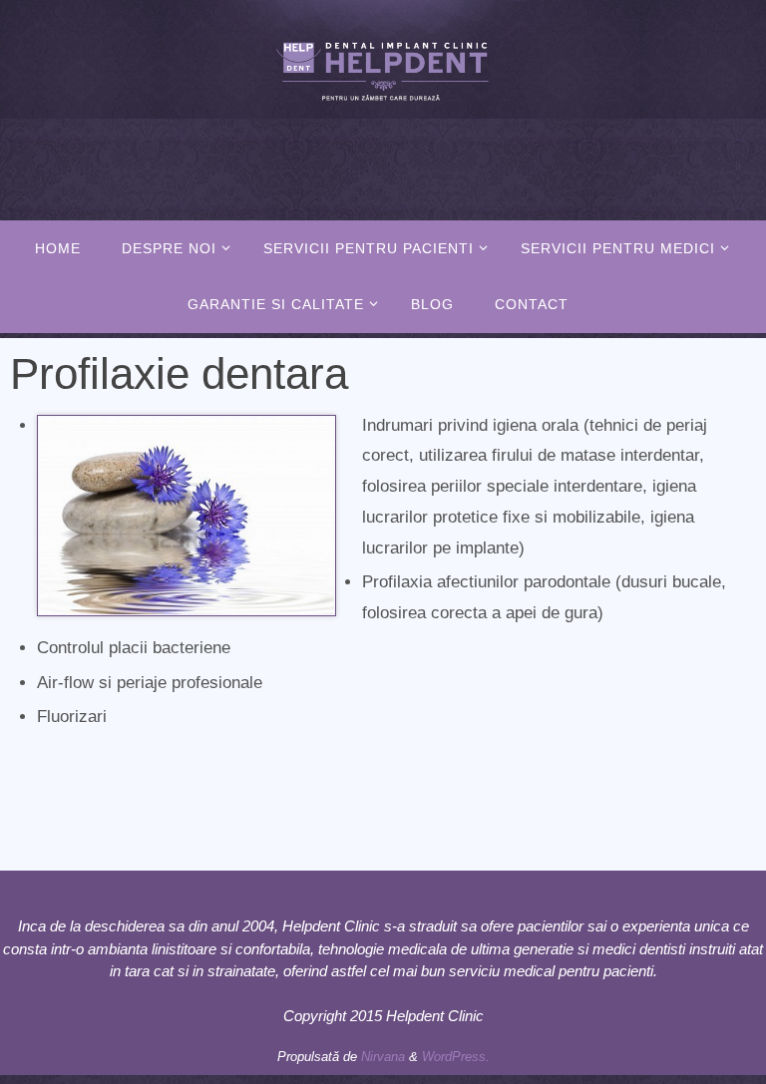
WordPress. (456, 1056)
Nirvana (383, 1056)
